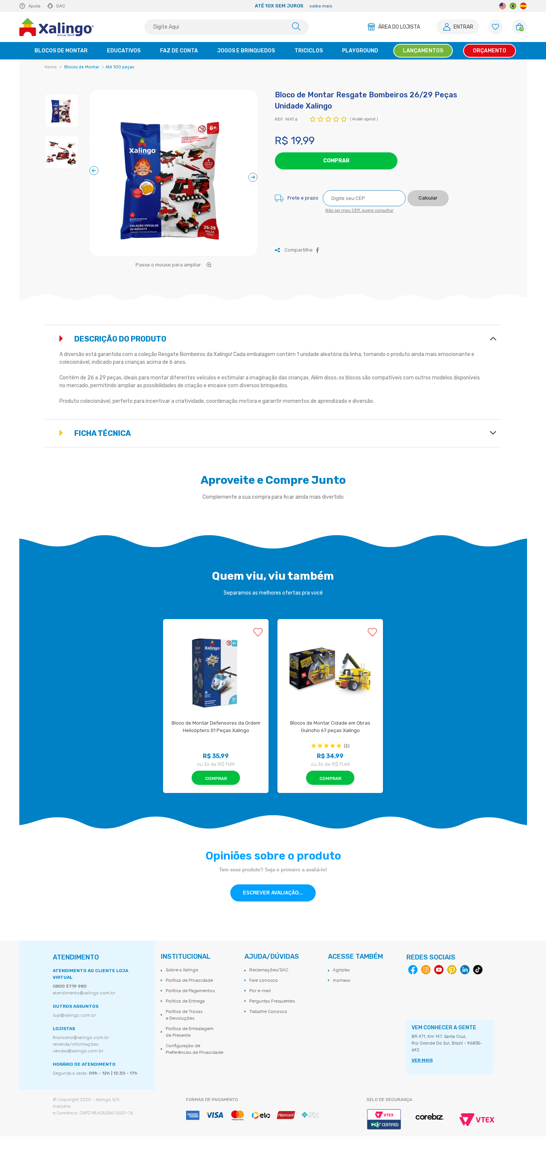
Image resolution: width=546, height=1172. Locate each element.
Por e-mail (260, 990)
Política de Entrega (185, 1001)
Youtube (438, 969)
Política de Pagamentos (190, 990)
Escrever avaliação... (273, 893)
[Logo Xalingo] (56, 27)
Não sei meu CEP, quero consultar (359, 210)
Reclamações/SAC (268, 969)
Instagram (425, 969)
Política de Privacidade (189, 980)
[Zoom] (173, 178)
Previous (139, 6)
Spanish (523, 6)
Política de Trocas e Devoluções (184, 1015)
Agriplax (341, 969)
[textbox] (226, 27)
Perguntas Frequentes (272, 1001)
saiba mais (311, 6)
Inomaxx (341, 980)
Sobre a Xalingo (182, 969)
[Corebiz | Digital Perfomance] (430, 1117)
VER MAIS (422, 1060)
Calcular (428, 198)
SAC (60, 6)
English (502, 6)
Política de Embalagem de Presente (190, 1032)
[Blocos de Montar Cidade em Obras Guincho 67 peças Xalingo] (330, 671)
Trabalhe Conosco (268, 1011)
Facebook (317, 250)
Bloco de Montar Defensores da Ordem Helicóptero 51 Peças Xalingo (216, 726)
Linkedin (464, 969)
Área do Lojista (399, 27)
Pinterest (451, 969)
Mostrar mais (493, 338)
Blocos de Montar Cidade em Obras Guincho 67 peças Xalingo (330, 726)
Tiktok (477, 969)
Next (430, 6)
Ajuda (34, 6)
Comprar (336, 161)
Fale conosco (263, 980)
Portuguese (513, 6)
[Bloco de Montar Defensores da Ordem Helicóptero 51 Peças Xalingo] (215, 671)
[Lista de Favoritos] (495, 27)
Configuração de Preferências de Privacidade (194, 1049)
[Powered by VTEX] (476, 1119)
